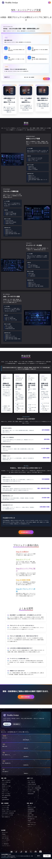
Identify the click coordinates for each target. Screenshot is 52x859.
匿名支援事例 (4, 797)
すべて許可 (47, 855)
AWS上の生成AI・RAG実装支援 (8, 813)
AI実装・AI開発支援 (31, 782)
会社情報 (3, 830)
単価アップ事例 (30, 815)
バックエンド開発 (5, 807)
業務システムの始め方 (6, 780)
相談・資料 (3, 778)
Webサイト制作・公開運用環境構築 (34, 788)
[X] (31, 852)
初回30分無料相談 (25, 697)
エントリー (30, 826)
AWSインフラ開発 (5, 809)
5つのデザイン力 (5, 836)
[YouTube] (11, 852)
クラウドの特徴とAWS (6, 782)
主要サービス (30, 778)
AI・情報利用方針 (5, 843)
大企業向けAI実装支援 (32, 784)
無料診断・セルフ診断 (6, 786)
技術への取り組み (5, 838)
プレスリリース (5, 842)
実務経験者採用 (30, 809)
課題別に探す (4, 784)
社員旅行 (29, 820)
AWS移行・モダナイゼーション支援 (8, 811)
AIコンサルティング (31, 780)
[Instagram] (26, 852)
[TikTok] (21, 852)
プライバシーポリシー (6, 845)
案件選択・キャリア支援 (32, 816)
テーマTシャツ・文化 (32, 822)
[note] (40, 852)
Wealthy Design (11, 2)
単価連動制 (30, 813)
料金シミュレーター (6, 791)
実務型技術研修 (30, 793)
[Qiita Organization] (36, 852)
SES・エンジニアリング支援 (7, 815)
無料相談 (49, 2)
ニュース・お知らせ (5, 840)
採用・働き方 (30, 803)
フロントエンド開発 (6, 805)
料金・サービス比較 (6, 793)
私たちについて (5, 832)
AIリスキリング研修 (31, 791)
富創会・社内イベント (32, 824)
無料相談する (7, 724)
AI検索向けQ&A (5, 789)
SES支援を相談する (25, 532)
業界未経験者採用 (31, 811)
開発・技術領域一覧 (6, 816)
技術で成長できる (31, 818)
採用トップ (30, 805)
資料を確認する (16, 724)
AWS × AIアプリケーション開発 (34, 786)
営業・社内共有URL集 (6, 795)
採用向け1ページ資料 (32, 807)
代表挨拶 (3, 834)
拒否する (38, 855)
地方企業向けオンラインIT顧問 (33, 789)
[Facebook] (16, 852)
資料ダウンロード (5, 788)
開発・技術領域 (4, 803)
